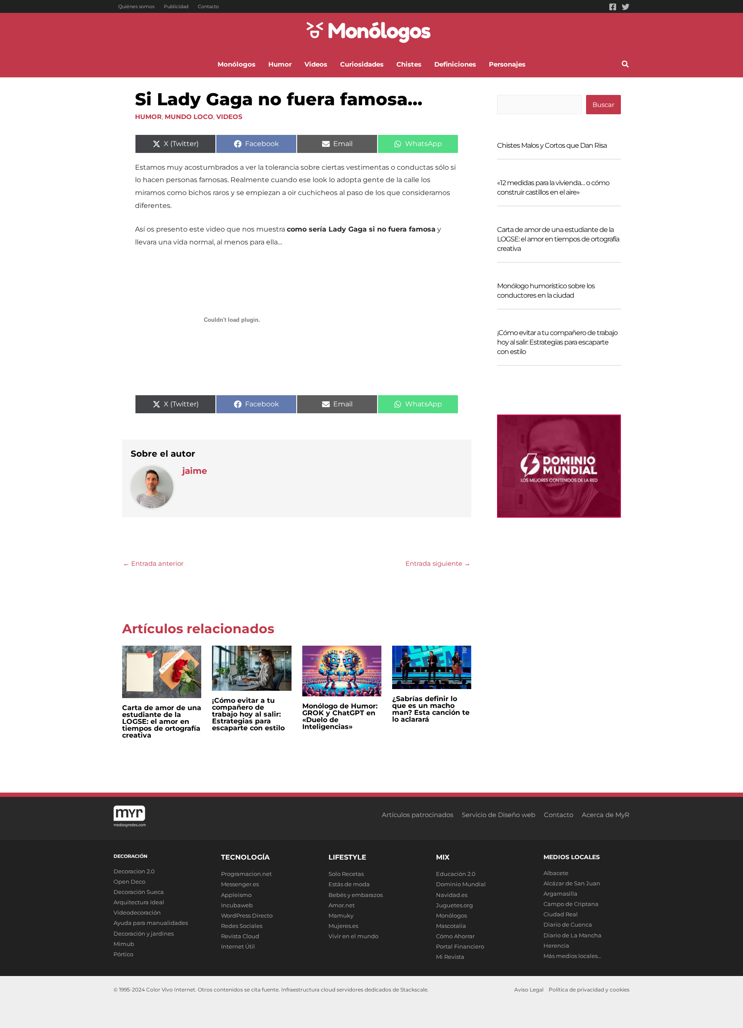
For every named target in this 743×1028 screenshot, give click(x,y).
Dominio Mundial (461, 884)
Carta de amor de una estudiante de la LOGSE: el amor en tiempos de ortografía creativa (161, 721)
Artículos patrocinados (417, 815)
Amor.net (342, 905)
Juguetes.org (454, 905)
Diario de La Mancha (572, 935)
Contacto (208, 6)
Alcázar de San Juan (571, 883)
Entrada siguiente (437, 563)
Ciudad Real (560, 914)
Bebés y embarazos (356, 894)
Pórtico (123, 954)
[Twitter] (625, 7)
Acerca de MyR (605, 815)
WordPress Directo (247, 915)
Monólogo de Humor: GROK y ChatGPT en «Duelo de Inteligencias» (340, 716)
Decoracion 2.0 (134, 871)
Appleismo (236, 894)
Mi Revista (450, 956)
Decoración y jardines (144, 933)
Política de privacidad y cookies (589, 989)
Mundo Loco (189, 117)
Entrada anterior (153, 563)
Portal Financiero (460, 946)
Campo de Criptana (571, 903)
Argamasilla (560, 893)
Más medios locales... (572, 955)
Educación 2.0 (456, 873)
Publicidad (176, 6)
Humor (148, 117)
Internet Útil (238, 946)
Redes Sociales (241, 925)
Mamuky (341, 915)
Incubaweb (237, 905)
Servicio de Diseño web (498, 815)
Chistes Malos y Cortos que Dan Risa (552, 145)
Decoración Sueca (139, 891)
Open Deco (129, 881)
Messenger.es (240, 884)
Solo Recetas (346, 873)
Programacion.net (246, 873)
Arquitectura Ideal (139, 902)
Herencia (556, 945)
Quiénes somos (136, 6)
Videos (229, 117)
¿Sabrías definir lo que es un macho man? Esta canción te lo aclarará (431, 709)
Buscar (603, 105)
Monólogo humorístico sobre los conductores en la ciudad (546, 290)
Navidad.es (451, 894)
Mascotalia (451, 925)
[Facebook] (613, 7)
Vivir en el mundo (353, 936)
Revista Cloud (240, 936)
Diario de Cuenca (567, 924)
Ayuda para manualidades (151, 922)
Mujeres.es (343, 925)
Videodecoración (137, 912)
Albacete (555, 872)
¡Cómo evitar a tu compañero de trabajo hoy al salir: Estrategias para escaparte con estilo (248, 714)
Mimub (124, 943)
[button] (625, 65)
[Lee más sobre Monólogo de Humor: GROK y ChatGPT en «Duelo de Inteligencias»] (341, 670)
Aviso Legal (528, 989)
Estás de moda (349, 884)
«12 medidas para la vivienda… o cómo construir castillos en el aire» (553, 187)
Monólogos (451, 915)
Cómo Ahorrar (455, 936)
